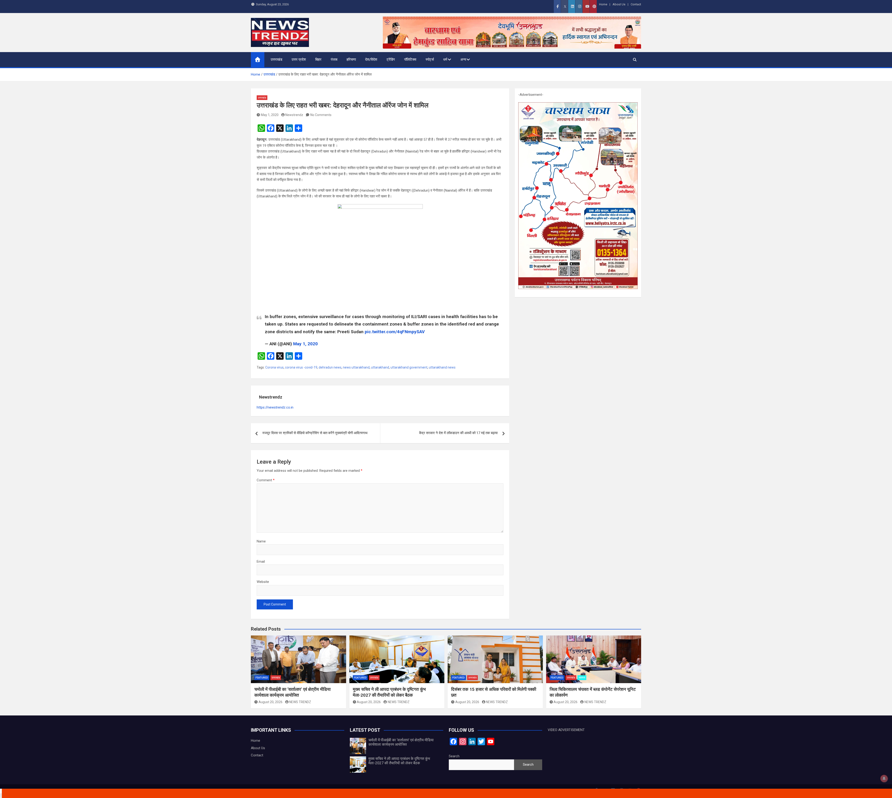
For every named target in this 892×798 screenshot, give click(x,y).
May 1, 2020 (270, 115)
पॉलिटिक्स (410, 59)
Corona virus (274, 367)
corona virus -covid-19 (301, 367)
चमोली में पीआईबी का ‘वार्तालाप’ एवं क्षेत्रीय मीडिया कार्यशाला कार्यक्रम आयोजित (292, 692)
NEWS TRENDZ (300, 702)
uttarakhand (380, 367)
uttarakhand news (442, 367)
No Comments (320, 115)
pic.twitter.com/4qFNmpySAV (395, 331)
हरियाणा (351, 59)
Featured (262, 677)
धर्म (445, 59)
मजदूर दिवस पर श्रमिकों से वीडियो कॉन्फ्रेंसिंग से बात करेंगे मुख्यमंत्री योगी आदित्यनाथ (314, 433)
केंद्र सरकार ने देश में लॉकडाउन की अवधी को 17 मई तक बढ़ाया (458, 433)
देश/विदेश (371, 59)
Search (454, 756)
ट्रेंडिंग (391, 59)
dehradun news (330, 367)
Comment (266, 480)
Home (603, 4)
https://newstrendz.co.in (275, 407)
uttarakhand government (408, 367)
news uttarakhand (356, 367)
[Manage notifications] (884, 778)
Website (263, 582)
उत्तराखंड (276, 59)
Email (261, 561)
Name (261, 541)
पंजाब (334, 59)
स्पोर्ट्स (430, 59)
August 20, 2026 (270, 702)
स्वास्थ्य (582, 677)
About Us (619, 4)
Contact (636, 4)
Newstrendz (294, 115)
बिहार (318, 59)
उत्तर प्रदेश (299, 59)
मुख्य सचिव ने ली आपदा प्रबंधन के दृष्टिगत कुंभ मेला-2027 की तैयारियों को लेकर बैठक (389, 692)
